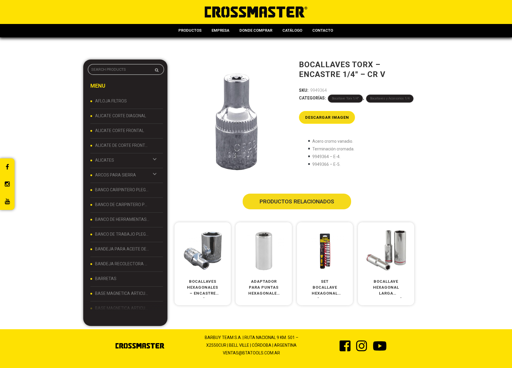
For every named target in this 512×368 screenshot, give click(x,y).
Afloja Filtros (111, 101)
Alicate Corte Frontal (119, 130)
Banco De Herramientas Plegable (122, 219)
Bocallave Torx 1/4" (345, 98)
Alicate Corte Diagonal (120, 115)
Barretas (105, 278)
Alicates (104, 160)
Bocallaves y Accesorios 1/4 (389, 98)
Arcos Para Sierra (115, 175)
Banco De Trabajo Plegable (122, 234)
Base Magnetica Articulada (122, 293)
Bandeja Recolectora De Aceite (122, 263)
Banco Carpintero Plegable (122, 189)
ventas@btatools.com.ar (251, 353)
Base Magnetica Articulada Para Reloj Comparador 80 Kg (122, 308)
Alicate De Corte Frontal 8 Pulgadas (122, 145)
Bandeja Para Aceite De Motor (122, 249)
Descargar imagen (327, 117)
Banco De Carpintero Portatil (122, 204)
